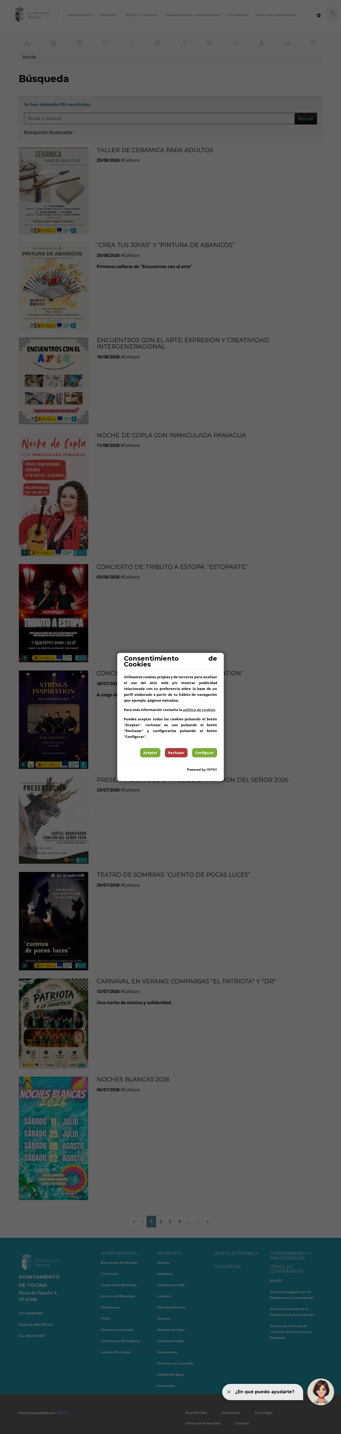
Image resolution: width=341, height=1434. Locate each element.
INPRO (211, 769)
